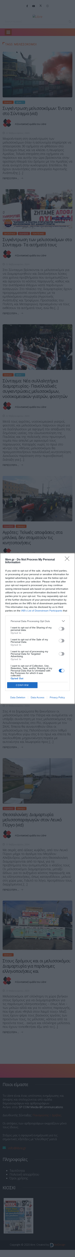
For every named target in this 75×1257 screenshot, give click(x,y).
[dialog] (37, 628)
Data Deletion (17, 697)
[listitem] (37, 621)
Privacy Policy (57, 697)
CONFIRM (22, 685)
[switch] (61, 628)
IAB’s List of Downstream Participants (41, 610)
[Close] (68, 559)
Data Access (37, 697)
